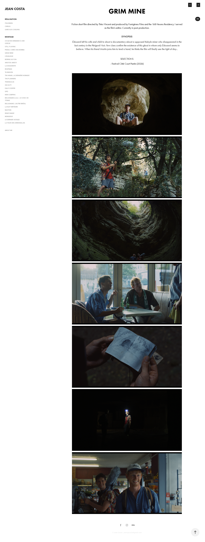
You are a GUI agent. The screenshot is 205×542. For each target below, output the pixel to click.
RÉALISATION (10, 19)
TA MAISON (9, 72)
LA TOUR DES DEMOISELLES (15, 123)
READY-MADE (9, 113)
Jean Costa (15, 9)
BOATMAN (8, 69)
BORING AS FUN (10, 59)
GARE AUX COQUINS (12, 29)
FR (198, 19)
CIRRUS (7, 26)
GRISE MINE (9, 53)
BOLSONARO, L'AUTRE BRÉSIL (15, 103)
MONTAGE (9, 37)
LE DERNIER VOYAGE (12, 120)
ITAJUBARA (9, 23)
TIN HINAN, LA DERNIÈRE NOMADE (17, 75)
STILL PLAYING (10, 46)
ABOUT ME (8, 130)
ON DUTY (8, 85)
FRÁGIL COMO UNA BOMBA (14, 50)
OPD (6, 91)
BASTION (8, 110)
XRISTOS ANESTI (11, 62)
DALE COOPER (10, 88)
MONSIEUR (9, 116)
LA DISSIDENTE (10, 66)
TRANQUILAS (9, 82)
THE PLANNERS (10, 79)
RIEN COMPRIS (10, 95)
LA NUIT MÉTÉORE (11, 107)
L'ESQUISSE (9, 56)
